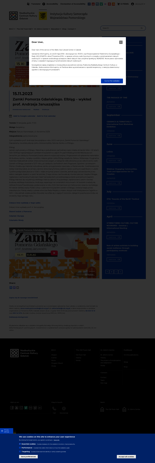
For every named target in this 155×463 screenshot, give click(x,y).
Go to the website (111, 81)
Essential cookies (29, 444)
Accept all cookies (126, 457)
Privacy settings (6, 431)
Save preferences (28, 457)
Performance (27, 448)
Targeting (26, 452)
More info (56, 440)
